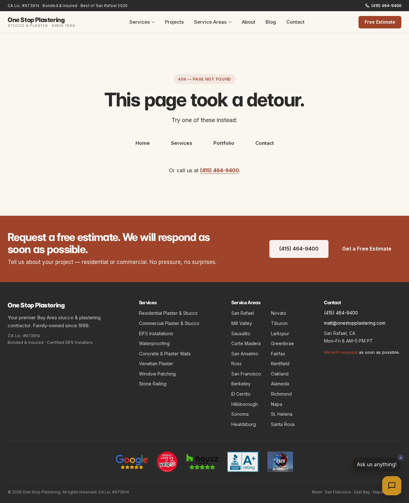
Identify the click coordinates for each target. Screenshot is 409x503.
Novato (278, 313)
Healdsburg (243, 424)
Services (139, 22)
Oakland (280, 373)
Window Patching (157, 373)
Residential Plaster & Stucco (168, 313)
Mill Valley (241, 323)
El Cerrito (241, 394)
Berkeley (241, 383)
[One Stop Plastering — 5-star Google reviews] (132, 462)
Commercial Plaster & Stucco (169, 323)
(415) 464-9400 (386, 5)
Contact (295, 22)
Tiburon (279, 323)
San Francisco (246, 373)
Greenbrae (282, 343)
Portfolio (223, 143)
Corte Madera (246, 343)
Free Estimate (380, 22)
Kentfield (280, 363)
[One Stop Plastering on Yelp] (167, 462)
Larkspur (280, 333)
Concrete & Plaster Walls (165, 353)
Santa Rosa (283, 424)
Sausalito (240, 333)
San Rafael (242, 313)
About (248, 22)
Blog (271, 22)
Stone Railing (152, 383)
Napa (276, 404)
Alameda (280, 383)
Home (142, 143)
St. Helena (281, 414)
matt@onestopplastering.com (354, 323)
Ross (236, 363)
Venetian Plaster (156, 363)
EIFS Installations (156, 333)
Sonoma (240, 414)
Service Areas (210, 22)
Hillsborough (244, 404)
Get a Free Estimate (366, 248)
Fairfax (278, 353)
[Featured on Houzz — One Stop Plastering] (202, 462)
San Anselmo (245, 353)
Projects (174, 22)
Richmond (281, 394)
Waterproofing (154, 343)
